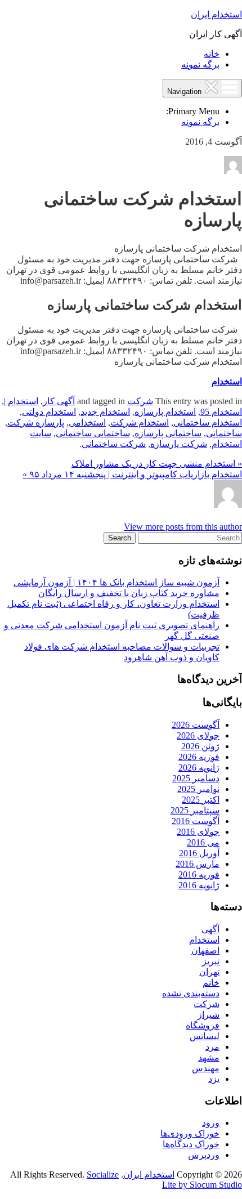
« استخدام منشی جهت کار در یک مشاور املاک (156, 463)
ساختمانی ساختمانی (93, 433)
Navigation (185, 91)
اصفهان (205, 950)
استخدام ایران (216, 14)
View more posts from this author (183, 526)
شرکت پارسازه (178, 444)
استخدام (227, 381)
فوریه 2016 (198, 874)
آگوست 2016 (195, 821)
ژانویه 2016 (198, 885)
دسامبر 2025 (195, 778)
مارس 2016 (197, 864)
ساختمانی (224, 433)
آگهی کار (59, 401)
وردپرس (203, 1155)
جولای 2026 (198, 735)
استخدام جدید (105, 412)
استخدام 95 (221, 412)
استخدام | (21, 401)
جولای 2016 (198, 831)
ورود (210, 1123)
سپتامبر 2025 (195, 810)
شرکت (140, 401)
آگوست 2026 (195, 725)
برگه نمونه (200, 64)
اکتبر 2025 (200, 799)
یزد (213, 1079)
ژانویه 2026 (198, 767)
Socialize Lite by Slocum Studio (164, 1179)
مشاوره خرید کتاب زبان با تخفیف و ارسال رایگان (128, 593)
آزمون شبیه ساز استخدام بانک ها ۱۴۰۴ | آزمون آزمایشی (116, 582)
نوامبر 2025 (198, 789)
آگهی (210, 929)
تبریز (210, 961)
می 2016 (203, 842)
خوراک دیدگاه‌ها (191, 1144)
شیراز (208, 1014)
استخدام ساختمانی (207, 422)
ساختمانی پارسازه (168, 433)
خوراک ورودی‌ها (189, 1133)
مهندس (205, 1068)
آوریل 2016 (199, 853)
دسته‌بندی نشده (190, 993)
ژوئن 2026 (200, 746)
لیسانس (204, 1036)
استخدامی (87, 422)
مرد (212, 1047)
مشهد (208, 1057)
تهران (209, 972)
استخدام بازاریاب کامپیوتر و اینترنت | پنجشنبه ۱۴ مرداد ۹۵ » (132, 474)
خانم (211, 982)
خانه (211, 54)
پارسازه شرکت (35, 422)
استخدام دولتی (49, 412)
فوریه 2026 (198, 757)
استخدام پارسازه (165, 412)
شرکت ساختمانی (114, 444)
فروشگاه (202, 1025)
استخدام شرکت (139, 422)
